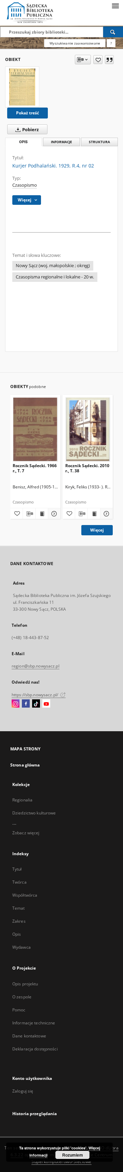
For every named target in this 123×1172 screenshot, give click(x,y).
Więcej (97, 530)
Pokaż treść (27, 113)
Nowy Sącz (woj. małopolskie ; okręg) (53, 266)
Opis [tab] (23, 142)
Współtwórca (24, 895)
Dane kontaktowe (29, 1036)
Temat (18, 908)
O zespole (21, 997)
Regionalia (22, 800)
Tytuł (17, 869)
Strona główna (25, 765)
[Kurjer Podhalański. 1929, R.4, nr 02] (22, 86)
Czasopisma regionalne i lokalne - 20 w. (55, 277)
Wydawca (21, 947)
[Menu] (115, 5)
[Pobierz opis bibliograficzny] (29, 513)
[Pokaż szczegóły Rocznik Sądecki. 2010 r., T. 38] (105, 513)
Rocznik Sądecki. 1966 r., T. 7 (35, 468)
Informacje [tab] (61, 142)
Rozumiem (72, 1155)
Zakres (19, 921)
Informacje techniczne (33, 1023)
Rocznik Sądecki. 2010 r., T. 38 (87, 468)
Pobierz (30, 130)
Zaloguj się (22, 1091)
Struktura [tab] (99, 142)
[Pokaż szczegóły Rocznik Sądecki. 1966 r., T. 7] (53, 513)
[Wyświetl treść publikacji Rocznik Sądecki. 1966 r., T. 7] (42, 513)
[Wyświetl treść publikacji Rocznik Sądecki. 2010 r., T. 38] (94, 513)
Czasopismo (24, 185)
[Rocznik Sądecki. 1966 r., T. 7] (35, 429)
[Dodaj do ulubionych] (97, 59)
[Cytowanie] (109, 59)
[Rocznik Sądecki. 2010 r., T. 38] (88, 429)
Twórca (19, 882)
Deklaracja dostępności (35, 1049)
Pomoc (19, 1010)
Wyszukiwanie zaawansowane (75, 43)
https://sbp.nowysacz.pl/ (35, 695)
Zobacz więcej (26, 833)
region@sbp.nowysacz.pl (35, 666)
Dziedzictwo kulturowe (34, 813)
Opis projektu (25, 984)
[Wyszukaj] (113, 31)
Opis (16, 934)
